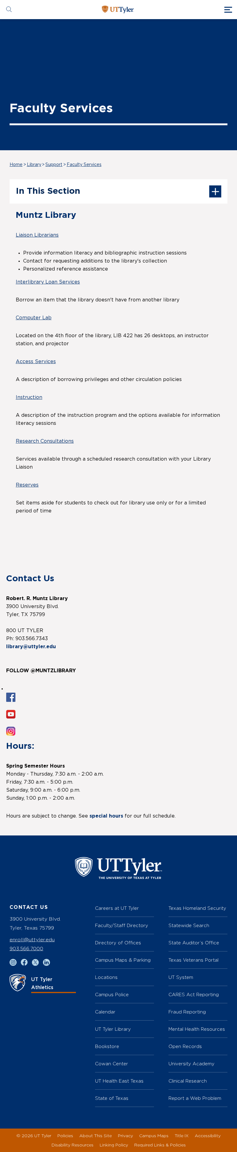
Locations (106, 977)
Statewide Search (188, 925)
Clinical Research (187, 1081)
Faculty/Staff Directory (121, 925)
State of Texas (111, 1098)
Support (53, 165)
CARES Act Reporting (193, 994)
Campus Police (112, 994)
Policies (65, 1135)
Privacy (125, 1135)
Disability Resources (73, 1144)
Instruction (29, 397)
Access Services (36, 361)
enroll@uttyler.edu (32, 939)
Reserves (27, 485)
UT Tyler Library (113, 1029)
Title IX (182, 1135)
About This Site (95, 1135)
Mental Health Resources (196, 1029)
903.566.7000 (26, 948)
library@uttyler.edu (31, 646)
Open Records (185, 1046)
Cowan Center (111, 1063)
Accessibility (208, 1135)
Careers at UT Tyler (117, 908)
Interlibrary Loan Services (48, 282)
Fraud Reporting (187, 1011)
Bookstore (107, 1046)
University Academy (191, 1063)
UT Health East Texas (119, 1081)
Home (16, 165)
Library (34, 165)
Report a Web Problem (194, 1098)
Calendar (105, 1011)
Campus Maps (153, 1135)
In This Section (48, 191)
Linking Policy (114, 1144)
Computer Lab (34, 317)
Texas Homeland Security (197, 908)
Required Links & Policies (160, 1144)
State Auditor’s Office (193, 942)
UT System (180, 977)
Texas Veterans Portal (193, 960)
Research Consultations (45, 441)
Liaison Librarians (37, 235)
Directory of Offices (118, 942)
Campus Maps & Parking (123, 960)
